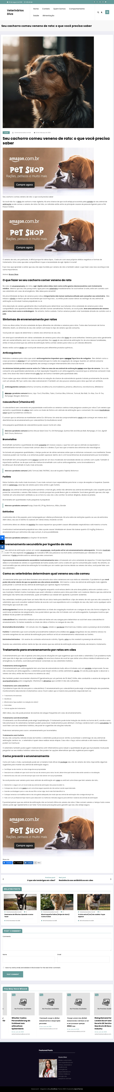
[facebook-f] (94, 2)
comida (90, 201)
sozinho (40, 658)
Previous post (50, 877)
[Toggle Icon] (107, 12)
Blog (5, 995)
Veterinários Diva (15, 12)
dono (19, 201)
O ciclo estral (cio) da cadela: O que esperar (91, 915)
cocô (55, 340)
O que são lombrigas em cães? (41, 880)
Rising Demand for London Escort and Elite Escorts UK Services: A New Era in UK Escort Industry (96, 1023)
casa (58, 780)
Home (36, 9)
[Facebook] (2, 537)
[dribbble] (100, 2)
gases (72, 632)
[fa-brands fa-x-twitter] (97, 2)
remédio (88, 668)
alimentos (47, 681)
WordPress (54, 1089)
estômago (13, 485)
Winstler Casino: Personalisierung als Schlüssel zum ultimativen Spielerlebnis (12, 1023)
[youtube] (106, 2)
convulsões (104, 723)
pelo (38, 373)
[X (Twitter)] (2, 542)
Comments (7, 936)
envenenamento (18, 286)
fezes (67, 337)
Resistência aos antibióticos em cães (76, 880)
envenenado (45, 550)
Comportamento (77, 9)
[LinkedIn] (2, 547)
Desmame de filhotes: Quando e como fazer (18, 915)
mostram (106, 550)
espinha (32, 524)
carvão (76, 671)
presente (42, 445)
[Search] (98, 12)
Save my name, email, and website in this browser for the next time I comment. (33, 968)
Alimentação (48, 15)
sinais (21, 348)
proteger (64, 762)
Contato (46, 9)
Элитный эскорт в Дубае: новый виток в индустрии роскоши (41, 1021)
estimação (7, 204)
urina (66, 639)
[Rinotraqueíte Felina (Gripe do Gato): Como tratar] (57, 902)
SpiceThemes (78, 1089)
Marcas (8, 393)
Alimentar (6, 490)
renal (80, 417)
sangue (68, 358)
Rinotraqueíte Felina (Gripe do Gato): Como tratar (55, 915)
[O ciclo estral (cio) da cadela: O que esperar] (93, 902)
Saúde (36, 15)
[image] (48, 171)
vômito (12, 298)
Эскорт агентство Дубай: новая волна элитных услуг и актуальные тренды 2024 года (70, 1022)
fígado (45, 627)
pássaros (30, 553)
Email (59, 954)
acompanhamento (10, 681)
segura (35, 460)
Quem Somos (59, 9)
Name (5, 954)
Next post (62, 877)
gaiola (24, 788)
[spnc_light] (101, 12)
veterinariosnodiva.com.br (22, 133)
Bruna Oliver (13, 274)
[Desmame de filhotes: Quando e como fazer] (20, 902)
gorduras (60, 627)
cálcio (26, 410)
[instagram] (103, 2)
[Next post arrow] (110, 879)
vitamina (20, 361)
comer (80, 368)
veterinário (53, 288)
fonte (14, 555)
